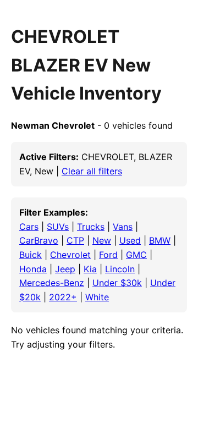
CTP (75, 240)
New (101, 240)
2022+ (63, 297)
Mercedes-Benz (51, 282)
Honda (33, 268)
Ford (108, 254)
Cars (28, 226)
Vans (123, 226)
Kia (90, 268)
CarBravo (38, 240)
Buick (30, 254)
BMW (159, 240)
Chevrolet (70, 254)
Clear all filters (92, 171)
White (97, 297)
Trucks (91, 226)
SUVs (58, 226)
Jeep (65, 268)
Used (130, 240)
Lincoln (120, 268)
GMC (136, 254)
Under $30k (117, 282)
